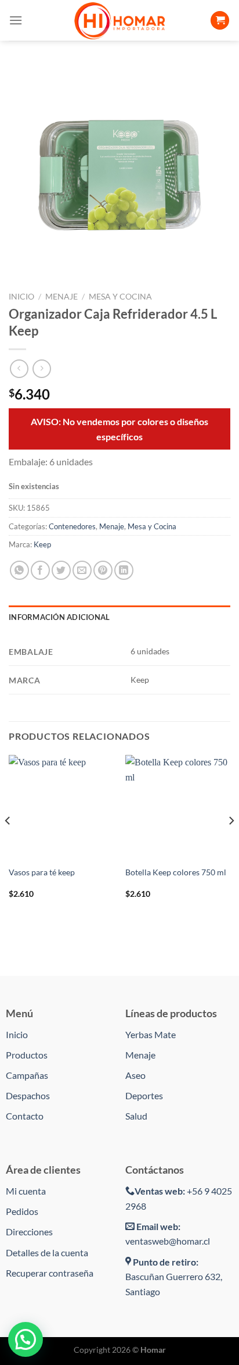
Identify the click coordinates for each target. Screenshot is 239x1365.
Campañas (27, 1075)
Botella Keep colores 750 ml (175, 872)
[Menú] (16, 20)
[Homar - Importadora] (119, 20)
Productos (27, 1054)
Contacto (25, 1115)
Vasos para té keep (42, 872)
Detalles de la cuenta (47, 1252)
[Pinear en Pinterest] (103, 570)
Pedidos (22, 1211)
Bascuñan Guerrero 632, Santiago (173, 1276)
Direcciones (29, 1231)
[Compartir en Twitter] (61, 570)
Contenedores (72, 526)
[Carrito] (220, 20)
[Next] (231, 844)
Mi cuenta (26, 1190)
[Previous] (8, 844)
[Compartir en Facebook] (40, 570)
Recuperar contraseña (49, 1272)
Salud (136, 1115)
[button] (25, 1339)
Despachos (28, 1095)
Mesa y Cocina (120, 296)
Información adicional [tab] (59, 617)
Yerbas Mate (150, 1034)
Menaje (61, 296)
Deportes (144, 1095)
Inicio (21, 296)
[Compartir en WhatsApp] (19, 570)
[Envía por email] (82, 570)
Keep (42, 544)
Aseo (135, 1075)
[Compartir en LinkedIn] (123, 570)
